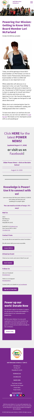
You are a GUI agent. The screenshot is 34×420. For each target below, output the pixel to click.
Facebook (16, 153)
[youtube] (21, 395)
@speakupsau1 (6, 274)
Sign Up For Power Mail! (10, 289)
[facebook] (11, 395)
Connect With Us (8, 248)
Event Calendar (8, 263)
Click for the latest (17, 137)
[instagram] (14, 395)
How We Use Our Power (17, 385)
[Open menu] (31, 2)
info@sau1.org (13, 226)
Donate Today (10, 331)
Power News (17, 387)
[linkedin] (17, 395)
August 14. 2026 (17, 170)
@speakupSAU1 (6, 280)
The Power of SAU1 (17, 383)
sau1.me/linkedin (22, 284)
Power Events (17, 389)
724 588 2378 (6, 230)
